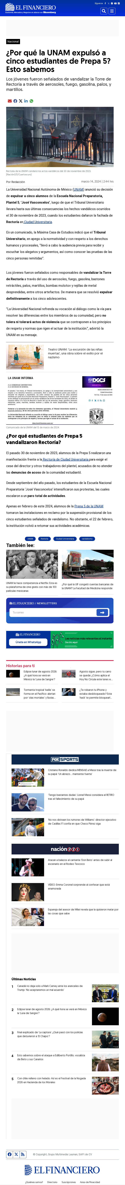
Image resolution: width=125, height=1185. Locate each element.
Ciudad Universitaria (37, 222)
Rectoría (44, 539)
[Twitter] (109, 3)
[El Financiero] (30, 8)
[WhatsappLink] (59, 639)
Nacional (13, 41)
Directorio (52, 1182)
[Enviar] (102, 612)
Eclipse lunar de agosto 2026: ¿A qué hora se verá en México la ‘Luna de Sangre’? (40, 676)
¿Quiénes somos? (34, 1182)
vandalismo (87, 539)
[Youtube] (116, 3)
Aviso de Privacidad (90, 1182)
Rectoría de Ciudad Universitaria (65, 459)
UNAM (78, 189)
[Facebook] (106, 3)
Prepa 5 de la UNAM (88, 506)
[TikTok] (119, 3)
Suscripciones (69, 1182)
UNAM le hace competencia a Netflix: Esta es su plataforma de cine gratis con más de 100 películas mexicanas (31, 587)
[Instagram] (112, 3)
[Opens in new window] (28, 777)
